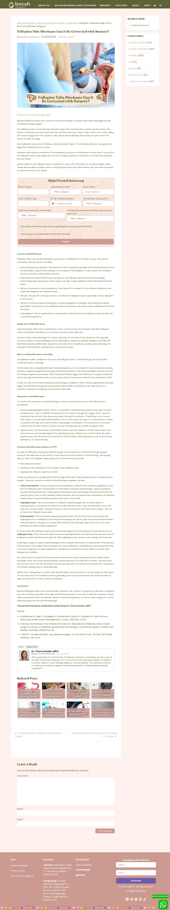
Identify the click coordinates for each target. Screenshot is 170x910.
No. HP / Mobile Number (62, 198)
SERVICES (105, 5)
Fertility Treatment (67, 23)
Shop (147, 5)
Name (20, 808)
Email (20, 819)
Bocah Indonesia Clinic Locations (75, 5)
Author (21, 647)
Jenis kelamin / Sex (60, 186)
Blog (135, 5)
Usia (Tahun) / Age (27, 198)
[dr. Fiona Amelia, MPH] (24, 659)
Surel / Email (89, 186)
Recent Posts (32, 647)
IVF (130, 61)
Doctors (121, 5)
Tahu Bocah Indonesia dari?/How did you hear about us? (89, 212)
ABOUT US (43, 5)
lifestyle (133, 68)
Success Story (136, 74)
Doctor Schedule (19, 865)
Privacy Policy (17, 870)
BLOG (31, 23)
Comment (23, 775)
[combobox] (53, 203)
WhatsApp (84, 869)
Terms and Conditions (21, 876)
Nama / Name (25, 186)
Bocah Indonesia (62, 653)
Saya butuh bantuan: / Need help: (34, 210)
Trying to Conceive (45, 23)
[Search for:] (142, 25)
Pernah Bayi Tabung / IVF (95, 198)
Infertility (133, 55)
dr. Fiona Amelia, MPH (40, 114)
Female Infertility (137, 42)
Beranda (21, 23)
